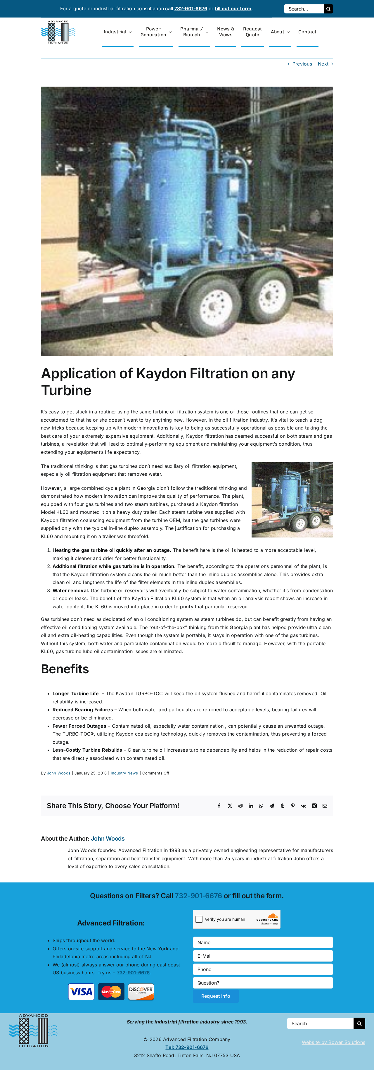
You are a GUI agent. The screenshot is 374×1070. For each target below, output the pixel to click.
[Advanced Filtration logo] (34, 1016)
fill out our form (233, 8)
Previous (302, 64)
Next (323, 64)
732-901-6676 (190, 8)
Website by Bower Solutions (333, 1042)
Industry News (124, 773)
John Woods (58, 773)
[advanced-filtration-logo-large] (59, 22)
